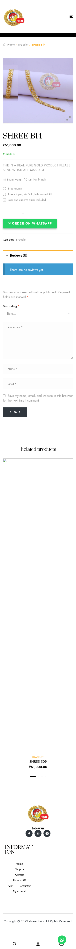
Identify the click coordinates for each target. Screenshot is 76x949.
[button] (31, 223)
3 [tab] (42, 776)
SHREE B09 (38, 761)
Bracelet (23, 44)
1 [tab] (33, 776)
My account (19, 891)
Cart (10, 886)
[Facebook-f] (29, 833)
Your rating (11, 306)
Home (11, 44)
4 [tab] (45, 776)
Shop (18, 869)
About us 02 (20, 880)
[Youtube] (46, 833)
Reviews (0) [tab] (18, 255)
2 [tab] (38, 776)
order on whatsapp (32, 223)
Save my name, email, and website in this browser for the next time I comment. (38, 398)
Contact (19, 875)
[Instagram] (38, 833)
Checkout (25, 886)
